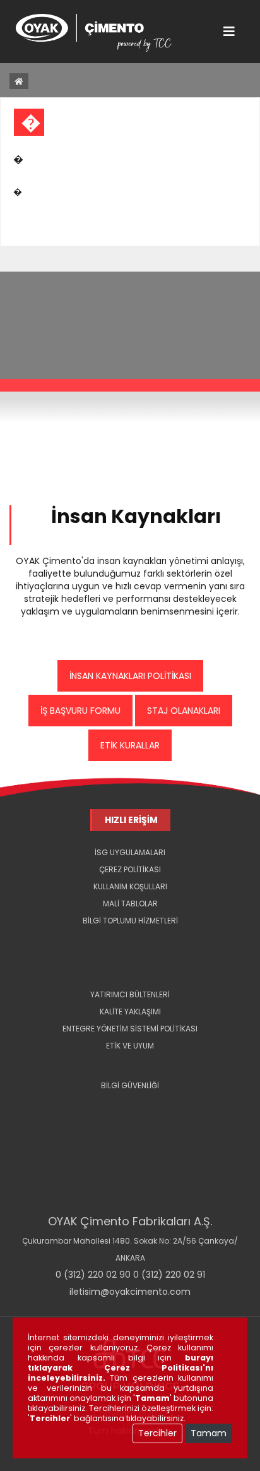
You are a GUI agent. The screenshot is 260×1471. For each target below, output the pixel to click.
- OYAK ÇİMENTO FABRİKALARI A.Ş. (130, 937)
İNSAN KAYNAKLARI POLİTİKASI (130, 675)
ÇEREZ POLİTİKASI (130, 869)
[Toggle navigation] (229, 31)
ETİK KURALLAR (130, 745)
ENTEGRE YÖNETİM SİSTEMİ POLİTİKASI (130, 1028)
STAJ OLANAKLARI (183, 710)
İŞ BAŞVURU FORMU (80, 710)
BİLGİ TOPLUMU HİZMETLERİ (130, 920)
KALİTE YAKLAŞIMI (130, 1011)
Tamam (209, 1433)
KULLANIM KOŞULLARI (130, 886)
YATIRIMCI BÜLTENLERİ (130, 994)
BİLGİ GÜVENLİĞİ (130, 1085)
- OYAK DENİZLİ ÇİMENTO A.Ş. (130, 954)
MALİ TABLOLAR (130, 903)
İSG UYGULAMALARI (130, 852)
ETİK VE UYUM (130, 1045)
